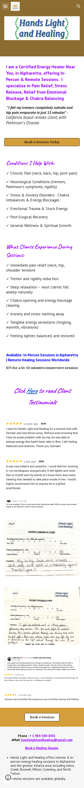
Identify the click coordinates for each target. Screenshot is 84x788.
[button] (5, 6)
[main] (42, 94)
